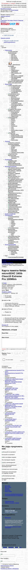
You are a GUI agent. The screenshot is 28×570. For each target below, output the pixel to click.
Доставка (10, 20)
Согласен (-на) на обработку (10, 565)
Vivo (12, 127)
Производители (9, 501)
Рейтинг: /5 (14, 293)
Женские (13, 108)
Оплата (15, 20)
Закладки (4, 262)
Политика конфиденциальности (14, 494)
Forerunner (14, 126)
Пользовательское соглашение (14, 495)
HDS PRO (14, 151)
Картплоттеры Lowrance (15, 157)
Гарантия (20, 20)
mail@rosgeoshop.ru (9, 42)
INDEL (13, 254)
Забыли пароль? (5, 16)
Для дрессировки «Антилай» (16, 78)
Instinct (13, 124)
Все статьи (8, 487)
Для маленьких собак (17, 80)
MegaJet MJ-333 (9, 414)
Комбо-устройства (10, 214)
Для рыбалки (15, 60)
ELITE (13, 148)
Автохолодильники (10, 244)
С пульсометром (16, 89)
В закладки (8, 296)
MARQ (13, 119)
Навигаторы (8, 50)
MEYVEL (13, 251)
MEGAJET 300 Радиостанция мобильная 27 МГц (13, 382)
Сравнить (10, 262)
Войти (2, 17)
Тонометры (14, 113)
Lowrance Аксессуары (17, 152)
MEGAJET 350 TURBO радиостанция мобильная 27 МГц (14, 398)
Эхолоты (7, 141)
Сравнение (8, 297)
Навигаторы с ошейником (15, 71)
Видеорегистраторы (11, 166)
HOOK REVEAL (15, 145)
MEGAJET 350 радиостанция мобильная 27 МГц (13, 407)
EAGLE (13, 147)
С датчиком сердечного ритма (16, 103)
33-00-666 (9, 35)
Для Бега (13, 96)
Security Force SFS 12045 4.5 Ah (14, 433)
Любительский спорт (17, 135)
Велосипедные (15, 98)
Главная (4, 264)
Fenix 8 (13, 120)
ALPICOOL (14, 253)
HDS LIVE (14, 149)
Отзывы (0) (5, 325)
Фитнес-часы (15, 134)
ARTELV (13, 67)
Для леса (13, 55)
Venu (12, 128)
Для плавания (15, 99)
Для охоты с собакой (17, 75)
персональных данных (7, 565)
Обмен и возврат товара (12, 502)
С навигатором (15, 87)
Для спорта (15, 259)
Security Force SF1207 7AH (12, 427)
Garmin (13, 54)
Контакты (3, 21)
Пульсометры (15, 112)
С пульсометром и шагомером (16, 91)
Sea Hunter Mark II (10, 420)
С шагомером (15, 88)
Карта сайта (8, 491)
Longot (13, 225)
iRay (12, 226)
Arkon (12, 221)
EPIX (12, 123)
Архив (8, 264)
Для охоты (14, 57)
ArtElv (12, 222)
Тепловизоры (9, 215)
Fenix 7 (13, 121)
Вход (2, 8)
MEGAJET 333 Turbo (11, 389)
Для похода (14, 58)
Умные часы (8, 84)
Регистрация (7, 8)
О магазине (4, 20)
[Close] (1, 549)
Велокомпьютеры (16, 114)
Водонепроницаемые (17, 101)
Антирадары (8, 159)
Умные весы (14, 116)
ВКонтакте (8, 517)
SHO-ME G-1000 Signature (12, 439)
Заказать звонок (5, 38)
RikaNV (13, 223)
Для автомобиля (6, 259)
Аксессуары (14, 140)
